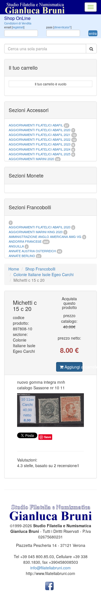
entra (93, 33)
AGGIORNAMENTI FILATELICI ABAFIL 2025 (39, 154)
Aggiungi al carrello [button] (72, 367)
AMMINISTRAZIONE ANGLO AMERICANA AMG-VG (45, 236)
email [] (14, 27)
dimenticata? (62, 27)
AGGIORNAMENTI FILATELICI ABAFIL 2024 (39, 149)
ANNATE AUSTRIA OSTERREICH (32, 251)
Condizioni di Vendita (17, 23)
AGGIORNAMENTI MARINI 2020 (31, 158)
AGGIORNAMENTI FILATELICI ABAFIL (36, 125)
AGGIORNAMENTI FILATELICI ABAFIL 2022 (39, 139)
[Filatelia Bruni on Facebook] (49, 585)
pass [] (59, 27)
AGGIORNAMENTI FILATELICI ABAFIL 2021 (39, 134)
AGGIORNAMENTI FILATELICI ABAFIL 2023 (39, 144)
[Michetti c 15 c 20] (50, 410)
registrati (18, 27)
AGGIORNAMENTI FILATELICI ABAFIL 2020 (39, 130)
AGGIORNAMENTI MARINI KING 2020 (36, 231)
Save (47, 437)
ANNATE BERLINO (22, 255)
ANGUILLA (16, 246)
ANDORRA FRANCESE (25, 241)
